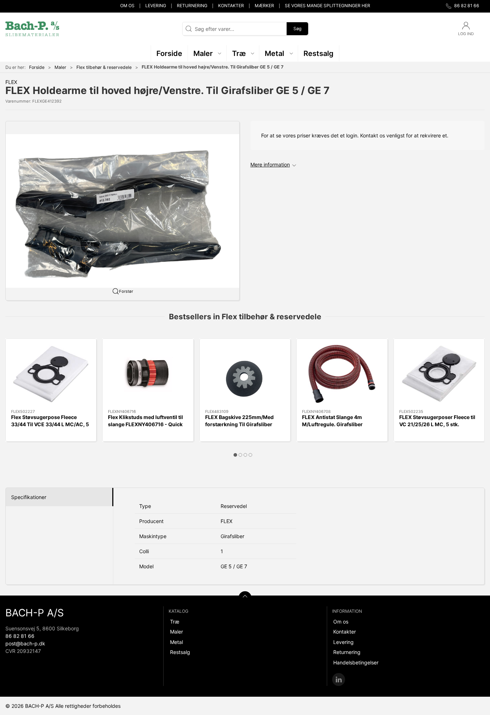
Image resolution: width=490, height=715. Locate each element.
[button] (207, 53)
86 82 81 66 (19, 636)
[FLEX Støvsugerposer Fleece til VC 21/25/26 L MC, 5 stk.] (439, 374)
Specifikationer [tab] (28, 497)
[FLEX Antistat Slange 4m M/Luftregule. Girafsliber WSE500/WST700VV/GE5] (342, 374)
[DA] (32, 28)
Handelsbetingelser (355, 662)
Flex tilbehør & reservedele (104, 67)
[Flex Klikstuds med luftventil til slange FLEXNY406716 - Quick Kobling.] (148, 374)
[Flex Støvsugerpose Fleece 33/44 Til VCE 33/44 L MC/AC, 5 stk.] (51, 374)
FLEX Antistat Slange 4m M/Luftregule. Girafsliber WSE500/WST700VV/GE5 (334, 424)
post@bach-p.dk (25, 643)
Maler (60, 67)
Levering (155, 5)
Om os (127, 5)
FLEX (11, 82)
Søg (297, 28)
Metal (176, 642)
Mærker (264, 5)
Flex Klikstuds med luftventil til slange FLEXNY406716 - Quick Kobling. (145, 424)
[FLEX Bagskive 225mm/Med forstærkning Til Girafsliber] (245, 374)
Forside (36, 67)
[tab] (235, 455)
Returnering (192, 5)
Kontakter (231, 5)
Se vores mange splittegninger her (327, 5)
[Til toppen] (245, 597)
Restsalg (180, 652)
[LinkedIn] (338, 679)
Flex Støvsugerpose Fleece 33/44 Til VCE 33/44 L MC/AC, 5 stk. (50, 424)
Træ (174, 621)
